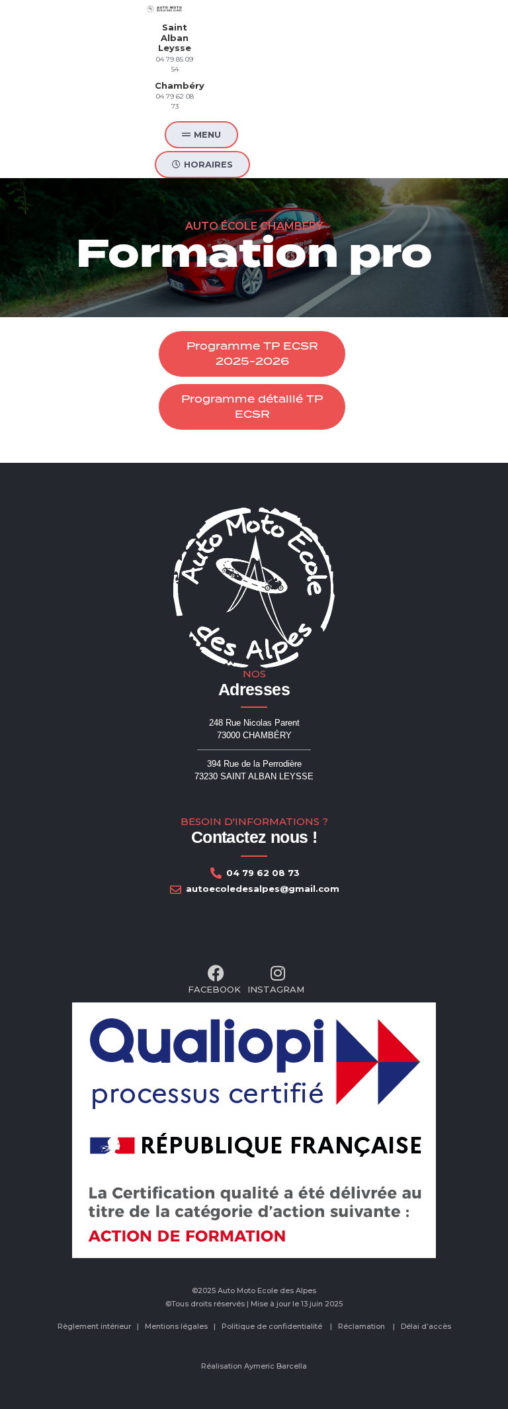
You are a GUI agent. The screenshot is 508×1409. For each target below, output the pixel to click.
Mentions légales (176, 1326)
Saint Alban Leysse (174, 37)
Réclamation (361, 1326)
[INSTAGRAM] (276, 980)
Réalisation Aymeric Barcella (254, 1366)
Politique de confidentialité (272, 1326)
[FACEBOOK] (214, 980)
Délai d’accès (426, 1326)
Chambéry (179, 85)
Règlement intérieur (94, 1326)
